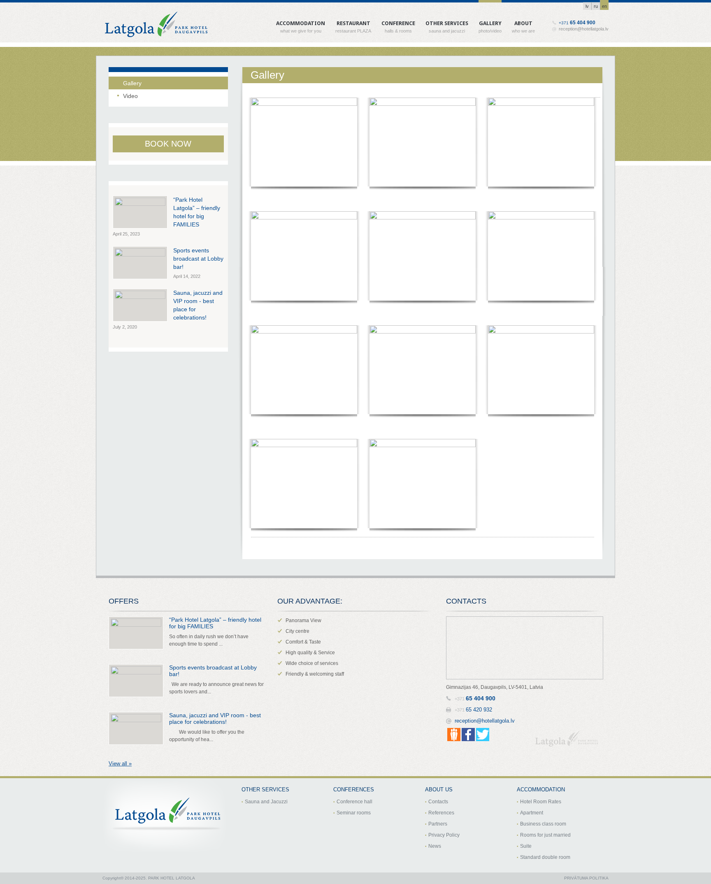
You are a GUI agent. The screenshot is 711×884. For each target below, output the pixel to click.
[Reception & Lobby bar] (304, 483)
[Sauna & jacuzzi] (541, 142)
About (523, 21)
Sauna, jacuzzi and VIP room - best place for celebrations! (215, 718)
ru (596, 6)
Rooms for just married (545, 835)
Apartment (531, 813)
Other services (446, 21)
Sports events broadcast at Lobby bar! (198, 258)
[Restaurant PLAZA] (304, 142)
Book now (168, 143)
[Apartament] (422, 142)
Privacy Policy (444, 835)
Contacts (438, 802)
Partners (437, 824)
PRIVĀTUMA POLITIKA (586, 878)
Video (130, 96)
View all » (120, 763)
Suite (526, 846)
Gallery (490, 21)
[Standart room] (304, 369)
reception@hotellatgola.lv (584, 28)
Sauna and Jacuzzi (266, 802)
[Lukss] (422, 255)
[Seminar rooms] (541, 369)
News (434, 846)
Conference (398, 21)
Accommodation (300, 21)
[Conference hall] (422, 369)
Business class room (543, 824)
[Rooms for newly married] (304, 255)
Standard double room (545, 857)
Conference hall (354, 802)
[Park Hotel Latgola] (422, 483)
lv (587, 6)
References (441, 813)
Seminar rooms (354, 813)
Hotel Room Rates (540, 802)
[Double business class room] (541, 255)
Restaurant (353, 21)
